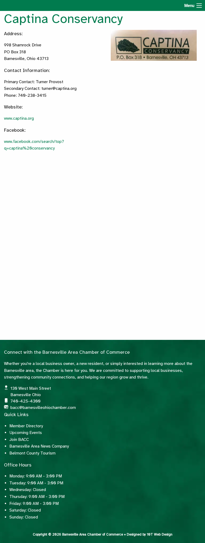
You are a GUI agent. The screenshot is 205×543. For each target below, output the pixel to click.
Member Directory (26, 426)
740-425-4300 (25, 401)
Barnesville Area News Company (39, 446)
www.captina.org (19, 118)
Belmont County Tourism (32, 453)
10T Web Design (159, 534)
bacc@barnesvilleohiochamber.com (43, 407)
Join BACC (19, 439)
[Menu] (199, 5)
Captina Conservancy (63, 19)
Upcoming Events (25, 432)
